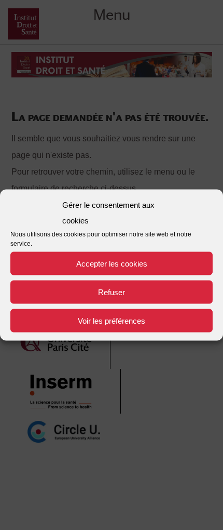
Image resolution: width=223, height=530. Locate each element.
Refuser (111, 291)
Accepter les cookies (111, 263)
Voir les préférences (111, 320)
